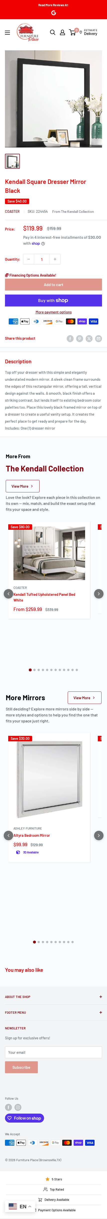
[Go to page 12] (77, 670)
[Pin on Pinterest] (79, 338)
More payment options (54, 312)
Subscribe (21, 1067)
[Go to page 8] (60, 670)
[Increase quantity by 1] (55, 259)
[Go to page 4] (43, 670)
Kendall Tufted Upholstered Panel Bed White (44, 597)
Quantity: (12, 259)
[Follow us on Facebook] (8, 1107)
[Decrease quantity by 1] (28, 259)
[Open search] (52, 32)
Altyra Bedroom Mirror (31, 835)
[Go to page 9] (64, 670)
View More (19, 486)
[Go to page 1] (30, 669)
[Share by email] (98, 338)
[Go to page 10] (68, 670)
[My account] (62, 32)
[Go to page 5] (47, 670)
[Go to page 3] (39, 670)
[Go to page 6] (51, 670)
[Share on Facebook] (70, 338)
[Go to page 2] (34, 670)
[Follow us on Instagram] (17, 1107)
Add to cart (53, 284)
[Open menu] (7, 33)
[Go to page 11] (72, 670)
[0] (72, 32)
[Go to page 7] (55, 670)
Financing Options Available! (32, 275)
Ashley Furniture (27, 828)
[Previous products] (8, 594)
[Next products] (99, 594)
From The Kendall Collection (73, 211)
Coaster (12, 211)
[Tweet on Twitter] (89, 338)
